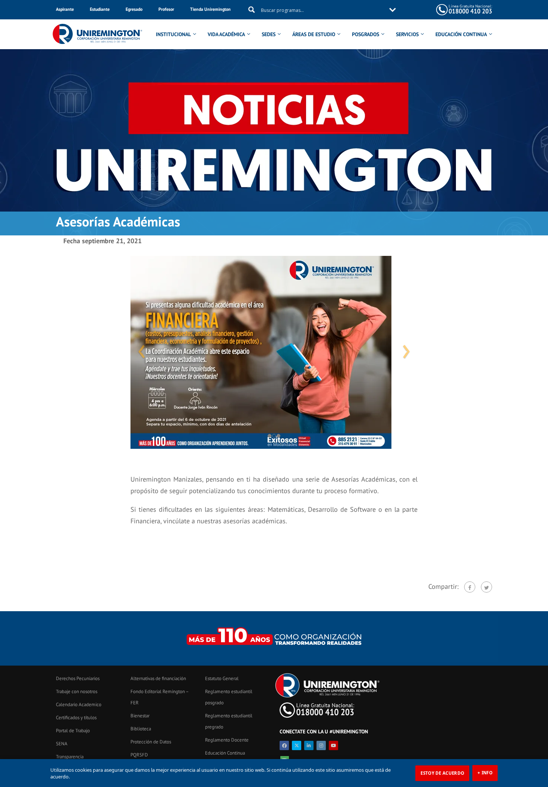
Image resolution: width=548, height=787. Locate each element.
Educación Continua (225, 753)
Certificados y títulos (76, 717)
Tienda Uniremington (210, 9)
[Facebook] (469, 587)
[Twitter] (486, 587)
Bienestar (139, 716)
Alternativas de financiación (158, 678)
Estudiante (100, 9)
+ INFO (485, 772)
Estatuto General (222, 678)
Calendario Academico (78, 704)
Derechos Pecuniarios (78, 678)
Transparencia (70, 756)
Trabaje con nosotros (76, 691)
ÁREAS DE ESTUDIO (313, 34)
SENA (61, 743)
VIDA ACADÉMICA (226, 34)
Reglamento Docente (227, 740)
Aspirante (65, 9)
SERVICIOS (407, 34)
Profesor (166, 9)
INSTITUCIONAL (173, 34)
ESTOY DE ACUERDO (442, 773)
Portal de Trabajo (73, 730)
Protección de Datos (150, 742)
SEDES (268, 34)
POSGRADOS (365, 34)
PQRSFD (139, 755)
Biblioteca (140, 729)
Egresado (134, 9)
